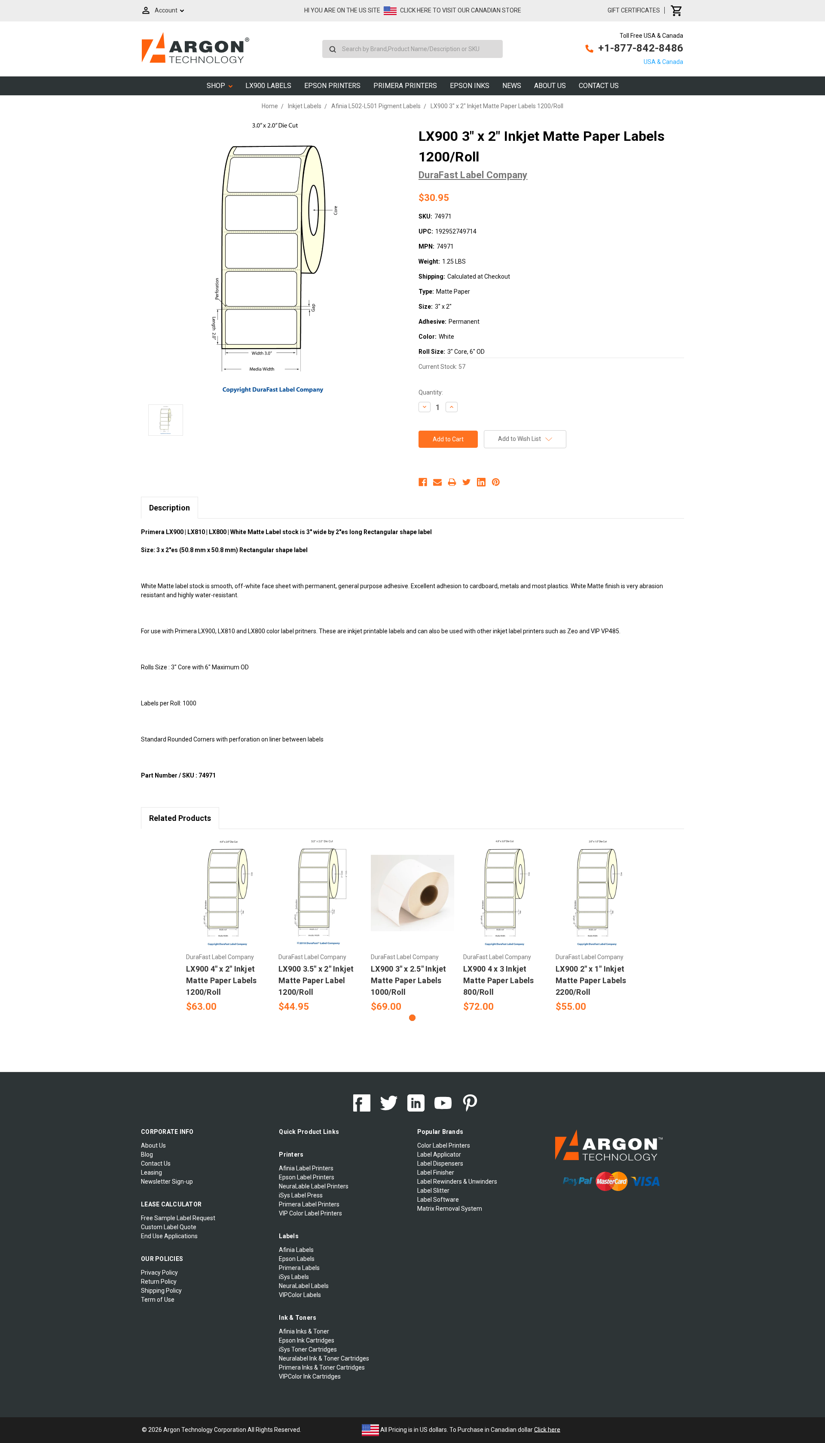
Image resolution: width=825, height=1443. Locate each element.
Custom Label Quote (168, 1227)
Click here (547, 1429)
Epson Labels (297, 1258)
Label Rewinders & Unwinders (457, 1181)
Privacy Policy (159, 1272)
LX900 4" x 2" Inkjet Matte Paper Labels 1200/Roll (221, 980)
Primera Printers (405, 86)
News (511, 86)
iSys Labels (294, 1276)
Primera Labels (299, 1267)
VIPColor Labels (300, 1294)
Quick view (228, 885)
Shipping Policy (161, 1290)
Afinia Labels (296, 1249)
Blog (147, 1154)
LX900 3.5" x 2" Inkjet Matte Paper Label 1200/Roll (316, 980)
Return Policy (159, 1281)
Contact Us (599, 86)
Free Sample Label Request (178, 1218)
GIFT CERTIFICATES (634, 10)
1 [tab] (412, 1018)
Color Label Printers (443, 1145)
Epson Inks (469, 86)
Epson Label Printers (306, 1177)
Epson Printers (332, 86)
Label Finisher (435, 1172)
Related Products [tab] (180, 818)
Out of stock (412, 900)
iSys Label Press (301, 1195)
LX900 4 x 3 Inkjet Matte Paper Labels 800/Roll (498, 980)
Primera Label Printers (309, 1204)
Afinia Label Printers (306, 1168)
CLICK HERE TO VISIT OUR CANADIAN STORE (460, 10)
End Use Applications (169, 1236)
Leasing (151, 1172)
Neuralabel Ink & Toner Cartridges (324, 1358)
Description (169, 507)
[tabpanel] (228, 926)
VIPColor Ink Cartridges (310, 1376)
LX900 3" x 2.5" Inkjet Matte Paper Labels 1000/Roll (408, 980)
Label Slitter (433, 1190)
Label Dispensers (440, 1163)
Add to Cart (227, 900)
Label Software (438, 1199)
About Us (550, 86)
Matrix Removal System (449, 1208)
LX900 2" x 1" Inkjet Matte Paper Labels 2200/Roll (591, 980)
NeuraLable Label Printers (313, 1186)
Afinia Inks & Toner (304, 1331)
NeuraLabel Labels (304, 1285)
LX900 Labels (268, 86)
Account (166, 10)
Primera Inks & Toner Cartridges (322, 1367)
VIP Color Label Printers (310, 1213)
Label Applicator (439, 1154)
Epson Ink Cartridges (306, 1340)
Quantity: (431, 392)
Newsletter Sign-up (167, 1181)
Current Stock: (442, 366)
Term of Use (157, 1299)
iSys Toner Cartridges (308, 1349)
